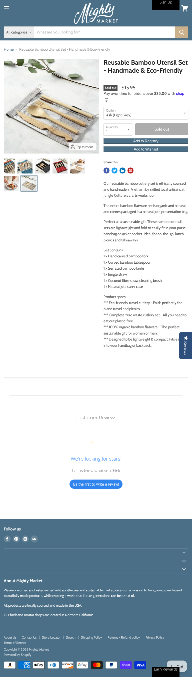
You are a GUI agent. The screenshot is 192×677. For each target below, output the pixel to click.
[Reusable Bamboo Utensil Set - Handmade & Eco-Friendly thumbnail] (9, 166)
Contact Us (29, 637)
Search (71, 637)
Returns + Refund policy (124, 637)
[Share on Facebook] (107, 170)
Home (9, 49)
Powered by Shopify (18, 655)
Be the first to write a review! (96, 484)
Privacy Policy (155, 637)
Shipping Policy (91, 637)
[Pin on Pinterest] (131, 170)
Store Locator (51, 637)
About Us (10, 637)
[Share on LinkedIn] (123, 170)
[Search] (181, 32)
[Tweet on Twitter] (115, 170)
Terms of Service (15, 643)
